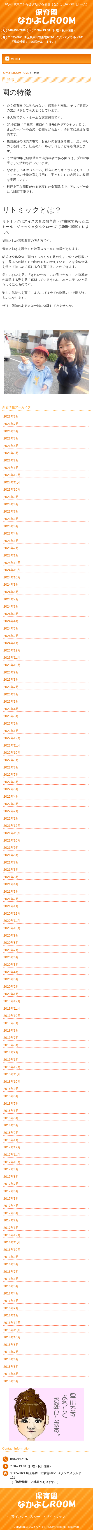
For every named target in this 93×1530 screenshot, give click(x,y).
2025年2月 (11, 548)
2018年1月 (11, 1140)
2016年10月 (12, 1249)
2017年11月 (11, 1154)
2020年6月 (11, 957)
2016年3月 (11, 1301)
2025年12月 (12, 475)
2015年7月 (11, 1352)
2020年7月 (11, 950)
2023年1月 (11, 731)
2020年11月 (11, 920)
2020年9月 (11, 935)
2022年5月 (11, 789)
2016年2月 (11, 1308)
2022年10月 (12, 752)
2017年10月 (12, 1162)
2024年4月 (11, 621)
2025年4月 (11, 533)
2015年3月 (11, 1381)
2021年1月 (11, 906)
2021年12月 (12, 825)
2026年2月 (11, 460)
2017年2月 (11, 1220)
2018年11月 (11, 1074)
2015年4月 (11, 1374)
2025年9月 (11, 497)
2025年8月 (11, 504)
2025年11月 (11, 482)
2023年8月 (11, 679)
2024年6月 (11, 606)
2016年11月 (11, 1242)
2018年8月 (11, 1096)
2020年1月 (11, 994)
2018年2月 (11, 1132)
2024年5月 (11, 614)
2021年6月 (11, 869)
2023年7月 (11, 687)
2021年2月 (11, 899)
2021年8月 (11, 855)
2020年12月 (12, 913)
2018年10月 (12, 1081)
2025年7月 (11, 511)
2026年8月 (11, 416)
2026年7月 (11, 424)
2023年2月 (11, 723)
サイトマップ (55, 1516)
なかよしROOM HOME (16, 72)
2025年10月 (12, 489)
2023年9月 (11, 672)
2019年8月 (11, 1030)
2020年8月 (11, 942)
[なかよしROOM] (46, 23)
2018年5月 (11, 1118)
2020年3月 (11, 979)
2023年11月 (11, 657)
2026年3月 (11, 453)
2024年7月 (11, 599)
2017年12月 (12, 1147)
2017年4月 (11, 1206)
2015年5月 (11, 1366)
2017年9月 (11, 1169)
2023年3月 (11, 716)
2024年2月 (11, 636)
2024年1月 (11, 643)
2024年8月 (11, 592)
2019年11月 (11, 1008)
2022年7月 (11, 774)
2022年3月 (11, 804)
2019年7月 (11, 1037)
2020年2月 (11, 986)
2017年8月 (11, 1176)
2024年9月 (11, 584)
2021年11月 (11, 833)
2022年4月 (11, 796)
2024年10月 (12, 577)
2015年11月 (11, 1330)
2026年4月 (11, 446)
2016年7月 (11, 1271)
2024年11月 (11, 570)
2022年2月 (11, 811)
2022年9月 (11, 760)
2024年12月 (12, 563)
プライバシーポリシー (24, 1516)
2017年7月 (11, 1184)
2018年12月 (12, 1067)
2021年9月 (11, 847)
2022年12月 (12, 738)
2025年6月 (11, 519)
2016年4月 (11, 1293)
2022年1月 (11, 818)
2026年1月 (11, 468)
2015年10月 (12, 1337)
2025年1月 (11, 555)
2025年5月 (11, 526)
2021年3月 (11, 891)
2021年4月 (11, 884)
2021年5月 (11, 877)
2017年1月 (11, 1227)
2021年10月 (12, 840)
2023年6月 (11, 694)
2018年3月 (11, 1125)
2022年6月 (11, 782)
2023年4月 (11, 709)
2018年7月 (11, 1103)
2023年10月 (12, 665)
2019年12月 (12, 1001)
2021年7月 (11, 862)
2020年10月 (12, 928)
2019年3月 (11, 1045)
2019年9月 (11, 1023)
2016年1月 (11, 1315)
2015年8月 (11, 1344)
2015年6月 (11, 1359)
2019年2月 (11, 1052)
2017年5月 (11, 1198)
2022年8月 (11, 767)
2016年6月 (11, 1279)
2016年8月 (11, 1264)
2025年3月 (11, 541)
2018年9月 (11, 1089)
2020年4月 (11, 972)
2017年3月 (11, 1213)
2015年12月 (12, 1322)
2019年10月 (12, 1015)
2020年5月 (11, 964)
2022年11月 (11, 745)
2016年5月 (11, 1286)
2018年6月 (11, 1110)
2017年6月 (11, 1191)
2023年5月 (11, 701)
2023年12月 (12, 650)
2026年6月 (11, 431)
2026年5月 (11, 438)
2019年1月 (11, 1059)
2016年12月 (12, 1235)
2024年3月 (11, 628)
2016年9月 (11, 1257)
